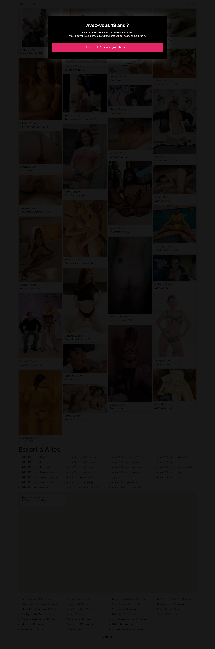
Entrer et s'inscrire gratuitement (107, 47)
